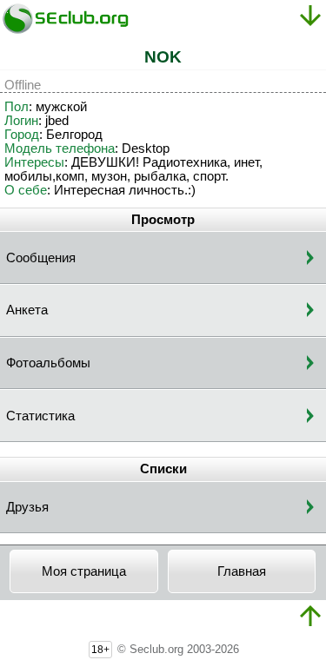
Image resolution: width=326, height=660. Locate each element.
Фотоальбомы (48, 363)
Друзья (27, 507)
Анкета (27, 310)
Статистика (40, 416)
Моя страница (84, 571)
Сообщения (41, 258)
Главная (241, 571)
